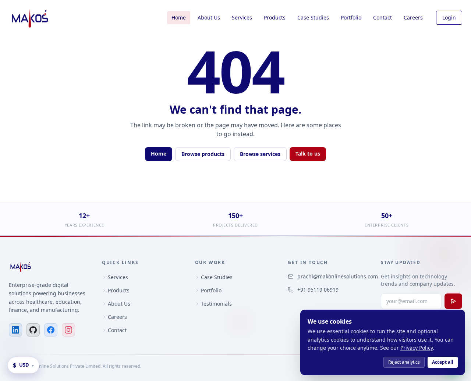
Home (178, 17)
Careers (413, 17)
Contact (382, 17)
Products (275, 17)
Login (449, 17)
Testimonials (216, 303)
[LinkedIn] (15, 330)
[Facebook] (50, 330)
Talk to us (307, 153)
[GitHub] (33, 330)
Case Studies (313, 17)
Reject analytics (404, 362)
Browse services (260, 153)
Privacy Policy (416, 347)
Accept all (442, 362)
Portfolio (351, 17)
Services (242, 17)
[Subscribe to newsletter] (453, 301)
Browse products (202, 153)
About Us (209, 17)
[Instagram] (68, 330)
